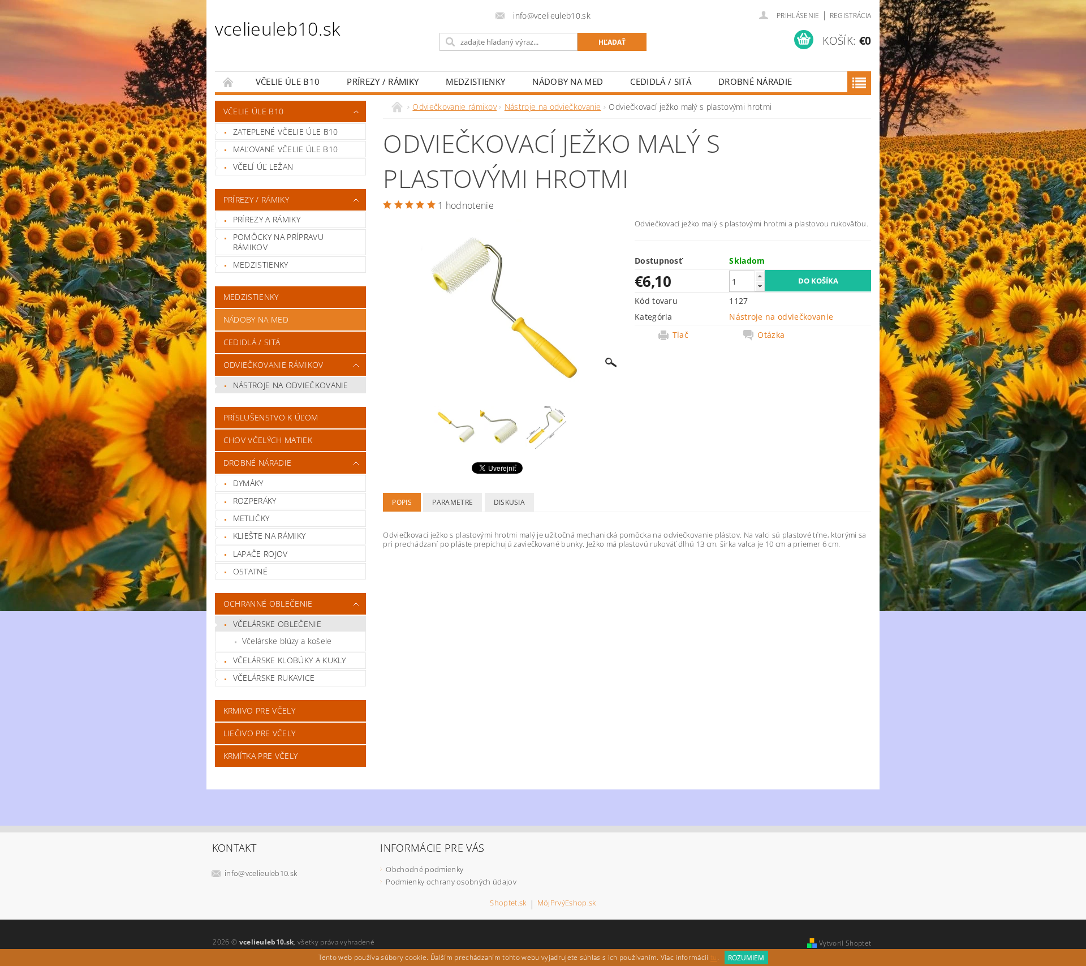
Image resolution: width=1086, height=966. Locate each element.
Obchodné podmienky (424, 869)
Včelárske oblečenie (277, 624)
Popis (402, 502)
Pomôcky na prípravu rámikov (278, 241)
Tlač (680, 335)
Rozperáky (255, 500)
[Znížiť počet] (760, 286)
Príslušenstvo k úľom (270, 417)
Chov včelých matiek (267, 440)
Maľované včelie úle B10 (285, 149)
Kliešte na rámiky (269, 535)
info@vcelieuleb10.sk (261, 873)
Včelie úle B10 (288, 81)
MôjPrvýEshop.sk (566, 903)
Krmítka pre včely (260, 755)
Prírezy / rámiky (383, 81)
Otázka (771, 335)
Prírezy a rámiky (266, 219)
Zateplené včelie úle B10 (285, 131)
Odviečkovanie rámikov (273, 364)
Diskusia (509, 502)
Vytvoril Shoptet (845, 943)
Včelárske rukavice (274, 677)
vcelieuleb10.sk (278, 28)
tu (713, 958)
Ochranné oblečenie (268, 603)
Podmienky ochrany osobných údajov (451, 882)
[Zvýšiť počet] (760, 276)
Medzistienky (475, 81)
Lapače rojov (260, 553)
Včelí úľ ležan (263, 166)
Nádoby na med (567, 81)
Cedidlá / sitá (660, 81)
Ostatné (250, 571)
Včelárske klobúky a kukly (289, 660)
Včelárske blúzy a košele (287, 641)
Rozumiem (746, 958)
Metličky (251, 518)
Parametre (452, 502)
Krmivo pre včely (259, 710)
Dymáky (248, 483)
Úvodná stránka (228, 82)
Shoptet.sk (508, 903)
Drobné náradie (755, 81)
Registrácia (851, 15)
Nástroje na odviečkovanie (290, 385)
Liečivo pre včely (259, 733)
